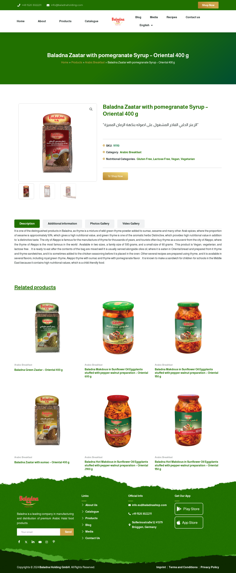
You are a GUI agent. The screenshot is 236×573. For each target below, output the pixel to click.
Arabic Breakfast (130, 152)
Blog (138, 17)
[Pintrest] (55, 542)
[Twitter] (27, 542)
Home (21, 21)
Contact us (193, 17)
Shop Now (117, 176)
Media (154, 17)
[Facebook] (20, 542)
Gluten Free (144, 159)
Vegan (175, 159)
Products (65, 21)
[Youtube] (41, 542)
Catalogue (91, 21)
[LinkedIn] (34, 542)
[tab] (27, 224)
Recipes (172, 17)
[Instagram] (48, 542)
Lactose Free (161, 159)
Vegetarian (188, 159)
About (42, 21)
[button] (91, 109)
